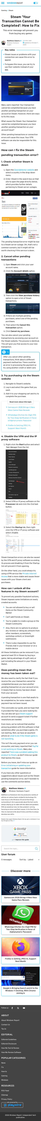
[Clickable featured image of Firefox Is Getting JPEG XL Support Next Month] (20, 946)
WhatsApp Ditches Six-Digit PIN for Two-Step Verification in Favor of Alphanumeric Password (22, 418)
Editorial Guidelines (9, 1040)
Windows (4, 1080)
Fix (2, 1067)
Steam (11, 10)
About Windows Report (10, 1020)
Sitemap (4, 1095)
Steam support (26, 714)
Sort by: (22, 859)
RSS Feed (5, 1091)
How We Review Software (11, 1052)
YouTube (24, 1008)
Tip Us (3, 1029)
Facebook (12, 1008)
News (3, 1063)
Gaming (4, 10)
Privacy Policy (6, 1099)
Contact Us (5, 1025)
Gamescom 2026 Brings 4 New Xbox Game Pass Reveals (20, 898)
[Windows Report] (15, 3)
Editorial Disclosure (9, 1044)
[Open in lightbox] (20, 214)
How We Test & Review (10, 1048)
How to (4, 1071)
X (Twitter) (18, 1008)
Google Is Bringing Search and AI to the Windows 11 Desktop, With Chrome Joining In (20, 991)
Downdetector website (24, 170)
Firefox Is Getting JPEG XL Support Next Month (20, 960)
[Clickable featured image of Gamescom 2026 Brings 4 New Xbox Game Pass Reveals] (20, 885)
